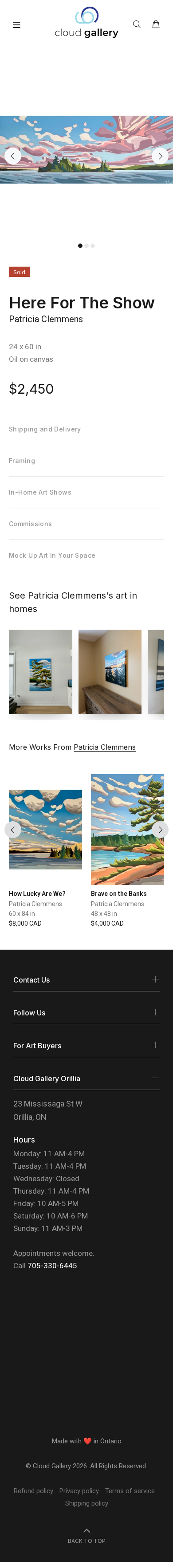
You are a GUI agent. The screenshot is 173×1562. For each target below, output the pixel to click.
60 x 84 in (22, 913)
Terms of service (130, 1491)
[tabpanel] (86, 149)
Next (160, 156)
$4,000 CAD (107, 923)
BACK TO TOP (87, 1541)
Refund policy (33, 1491)
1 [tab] (80, 246)
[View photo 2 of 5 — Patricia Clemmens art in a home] (110, 672)
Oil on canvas (31, 359)
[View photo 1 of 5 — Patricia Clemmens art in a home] (40, 672)
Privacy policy (79, 1491)
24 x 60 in (25, 346)
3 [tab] (92, 246)
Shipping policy (86, 1503)
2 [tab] (86, 246)
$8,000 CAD (25, 923)
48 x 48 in (104, 913)
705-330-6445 (52, 1265)
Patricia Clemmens (46, 319)
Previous (12, 156)
